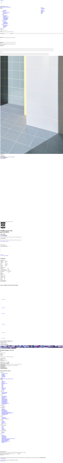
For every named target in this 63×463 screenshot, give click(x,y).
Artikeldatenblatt (2, 255)
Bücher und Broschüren (6, 16)
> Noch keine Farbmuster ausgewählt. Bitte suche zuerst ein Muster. (5, 7)
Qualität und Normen (5, 22)
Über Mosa (4, 21)
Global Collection (5, 157)
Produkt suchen (43, 8)
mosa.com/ (7, 363)
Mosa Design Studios (5, 25)
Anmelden (19, 453)
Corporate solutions (5, 23)
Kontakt (4, 27)
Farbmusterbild (6, 255)
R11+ (2, 42)
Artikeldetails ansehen (3, 366)
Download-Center (5, 15)
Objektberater (4, 26)
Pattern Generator (5, 17)
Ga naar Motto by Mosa (3, 458)
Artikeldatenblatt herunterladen (4, 368)
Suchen (12, 33)
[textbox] (3, 30)
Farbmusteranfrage (5, 19)
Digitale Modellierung (5, 18)
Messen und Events (5, 13)
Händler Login (2, 28)
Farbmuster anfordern (3, 6)
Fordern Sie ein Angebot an (5, 241)
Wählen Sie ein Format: (3, 358)
